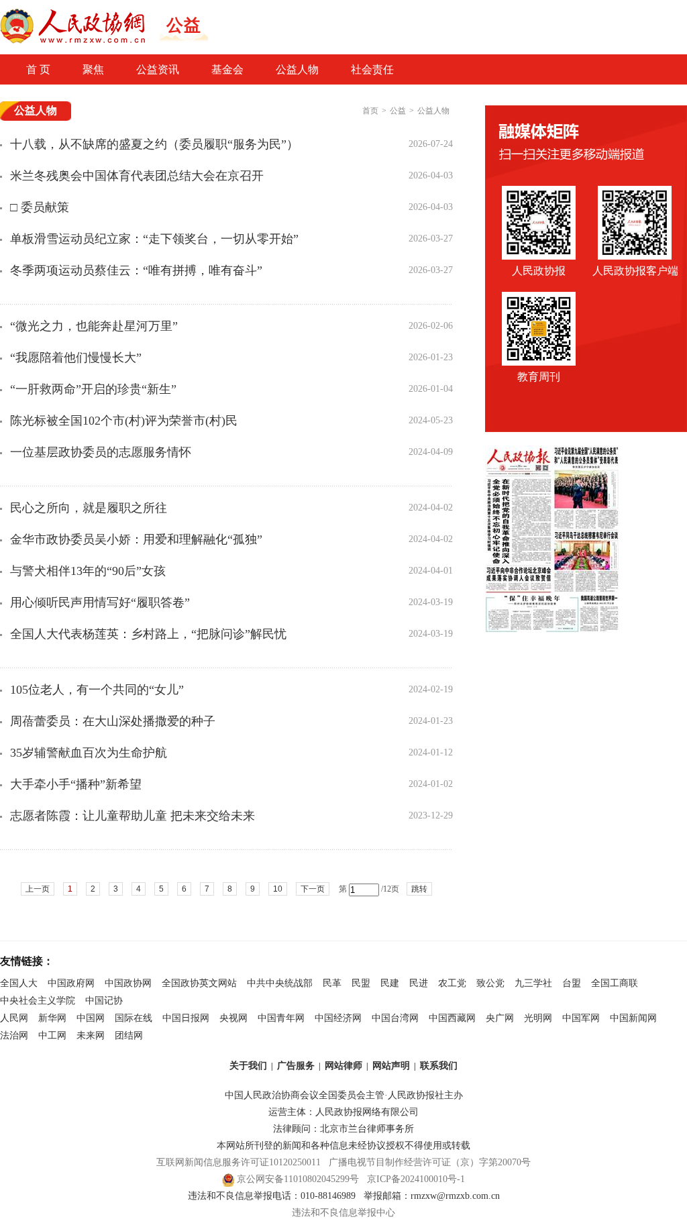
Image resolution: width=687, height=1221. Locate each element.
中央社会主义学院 (37, 1001)
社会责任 (372, 69)
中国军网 (581, 1018)
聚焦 (93, 69)
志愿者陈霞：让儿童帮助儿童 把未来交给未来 (132, 815)
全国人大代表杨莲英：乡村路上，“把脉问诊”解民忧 (148, 634)
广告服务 (296, 1065)
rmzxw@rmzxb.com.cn (455, 1196)
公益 (398, 110)
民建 (389, 983)
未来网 (90, 1035)
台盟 (571, 983)
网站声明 (391, 1065)
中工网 (52, 1035)
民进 (418, 983)
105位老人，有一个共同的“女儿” (97, 689)
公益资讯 (157, 69)
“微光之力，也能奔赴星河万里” (94, 326)
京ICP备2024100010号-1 (416, 1179)
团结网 (129, 1035)
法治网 (14, 1035)
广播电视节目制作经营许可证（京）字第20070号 (430, 1162)
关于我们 (248, 1065)
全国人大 (19, 983)
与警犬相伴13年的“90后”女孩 (88, 571)
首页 (370, 110)
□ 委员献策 (39, 207)
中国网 (90, 1018)
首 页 (38, 69)
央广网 (500, 1018)
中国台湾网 (395, 1018)
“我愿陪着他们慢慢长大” (76, 357)
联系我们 (439, 1065)
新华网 (52, 1018)
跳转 (419, 889)
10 (277, 889)
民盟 (361, 983)
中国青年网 (281, 1018)
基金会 (227, 69)
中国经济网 (338, 1018)
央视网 (233, 1018)
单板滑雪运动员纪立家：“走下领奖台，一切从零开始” (154, 239)
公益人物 (297, 69)
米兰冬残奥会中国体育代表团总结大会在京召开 (137, 175)
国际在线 (133, 1018)
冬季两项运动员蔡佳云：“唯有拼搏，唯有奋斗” (136, 270)
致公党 (490, 983)
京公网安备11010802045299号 (298, 1179)
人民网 (14, 1018)
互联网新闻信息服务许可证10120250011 (238, 1162)
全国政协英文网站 (199, 983)
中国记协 (104, 1001)
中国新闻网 (633, 1018)
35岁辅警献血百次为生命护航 (88, 752)
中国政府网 (71, 983)
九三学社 (533, 983)
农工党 (452, 983)
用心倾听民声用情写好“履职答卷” (100, 602)
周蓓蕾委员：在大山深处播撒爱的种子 (112, 721)
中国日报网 (185, 1018)
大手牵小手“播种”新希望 (76, 784)
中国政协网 (128, 983)
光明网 (538, 1018)
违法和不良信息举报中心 (343, 1213)
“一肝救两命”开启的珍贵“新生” (93, 389)
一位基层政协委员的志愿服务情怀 (100, 452)
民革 (332, 983)
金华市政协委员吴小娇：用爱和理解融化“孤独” (136, 539)
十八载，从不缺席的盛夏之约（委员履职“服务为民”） (154, 144)
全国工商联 (614, 983)
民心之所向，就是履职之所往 (88, 508)
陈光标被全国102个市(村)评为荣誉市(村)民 (123, 420)
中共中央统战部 (280, 983)
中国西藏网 (452, 1018)
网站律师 (343, 1065)
